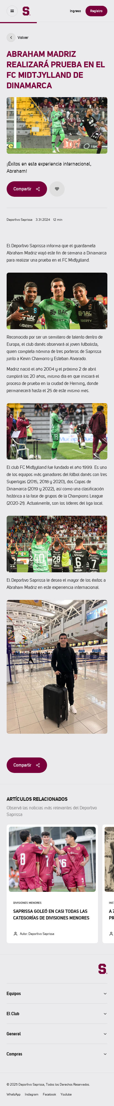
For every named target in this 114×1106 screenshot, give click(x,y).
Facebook (49, 1094)
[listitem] (52, 884)
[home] (24, 11)
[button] (12, 11)
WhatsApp (13, 1094)
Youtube (66, 1094)
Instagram (31, 1094)
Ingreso (75, 11)
